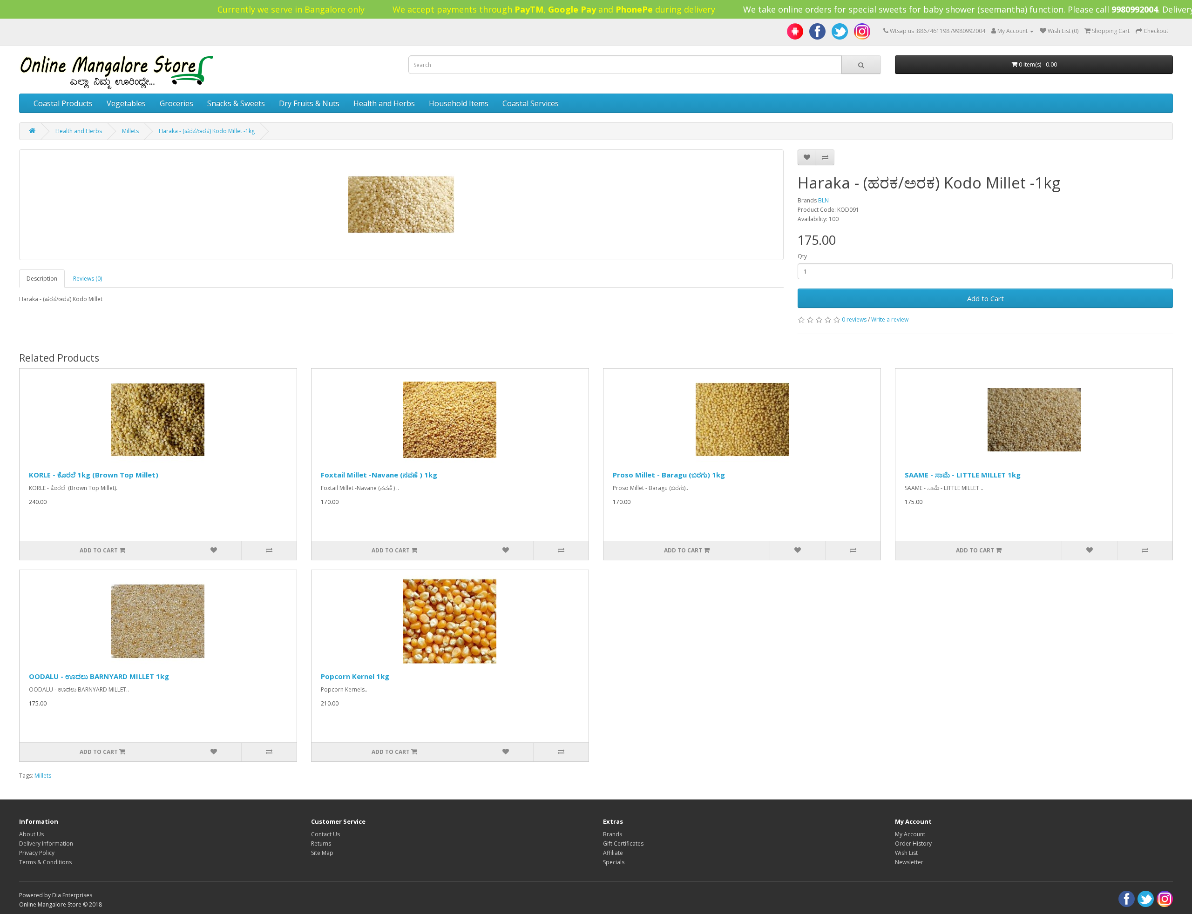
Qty (802, 256)
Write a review (889, 319)
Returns (321, 843)
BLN (823, 200)
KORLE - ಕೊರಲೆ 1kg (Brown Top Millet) (93, 474)
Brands (612, 834)
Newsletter (909, 862)
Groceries (176, 103)
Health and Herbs (384, 103)
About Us (31, 834)
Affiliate (613, 853)
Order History (913, 843)
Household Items (458, 103)
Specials (613, 862)
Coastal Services (530, 103)
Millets (130, 131)
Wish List (906, 853)
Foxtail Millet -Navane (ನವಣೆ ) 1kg (379, 474)
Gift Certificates (623, 843)
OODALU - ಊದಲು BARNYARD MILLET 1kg (99, 676)
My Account (910, 834)
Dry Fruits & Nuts (309, 103)
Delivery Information (46, 843)
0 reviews (854, 319)
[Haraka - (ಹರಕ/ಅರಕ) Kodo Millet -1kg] (401, 204)
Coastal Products (63, 103)
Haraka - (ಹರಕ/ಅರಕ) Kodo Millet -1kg (207, 131)
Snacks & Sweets (236, 103)
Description (42, 278)
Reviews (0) (87, 278)
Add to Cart (985, 298)
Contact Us (325, 834)
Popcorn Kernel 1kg (355, 676)
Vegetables (126, 103)
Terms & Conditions (45, 862)
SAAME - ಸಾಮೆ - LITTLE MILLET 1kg (963, 474)
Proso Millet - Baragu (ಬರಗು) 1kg (669, 474)
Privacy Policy (36, 853)
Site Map (322, 853)
